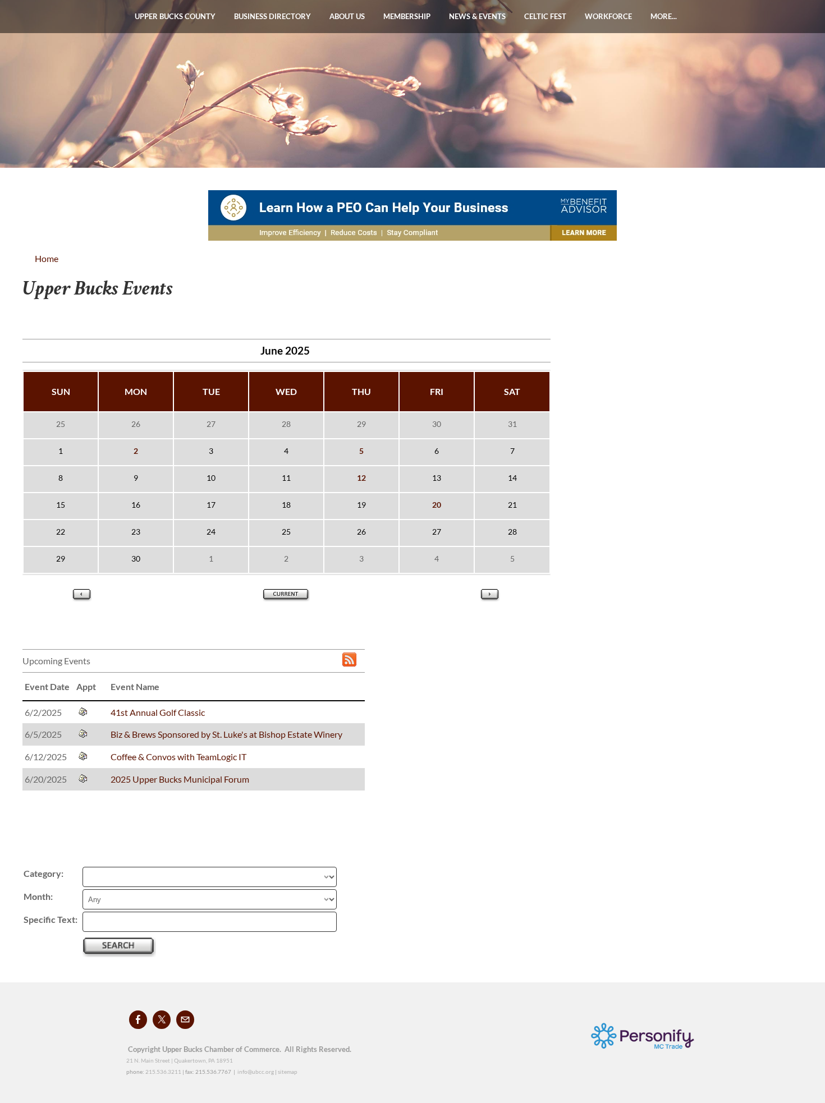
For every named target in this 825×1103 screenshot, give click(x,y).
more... (663, 16)
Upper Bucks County (175, 16)
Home (46, 258)
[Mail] (185, 1019)
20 (436, 504)
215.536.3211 (163, 1071)
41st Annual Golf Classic (158, 712)
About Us (347, 16)
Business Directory (272, 16)
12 (361, 477)
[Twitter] (162, 1019)
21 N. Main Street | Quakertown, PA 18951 (179, 1060)
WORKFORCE (608, 16)
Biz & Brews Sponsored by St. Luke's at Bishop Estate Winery (226, 734)
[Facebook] (138, 1019)
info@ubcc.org (255, 1071)
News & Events (477, 16)
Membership (406, 16)
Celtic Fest (545, 16)
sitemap (287, 1071)
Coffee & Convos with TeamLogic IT (178, 756)
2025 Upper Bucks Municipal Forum (180, 779)
